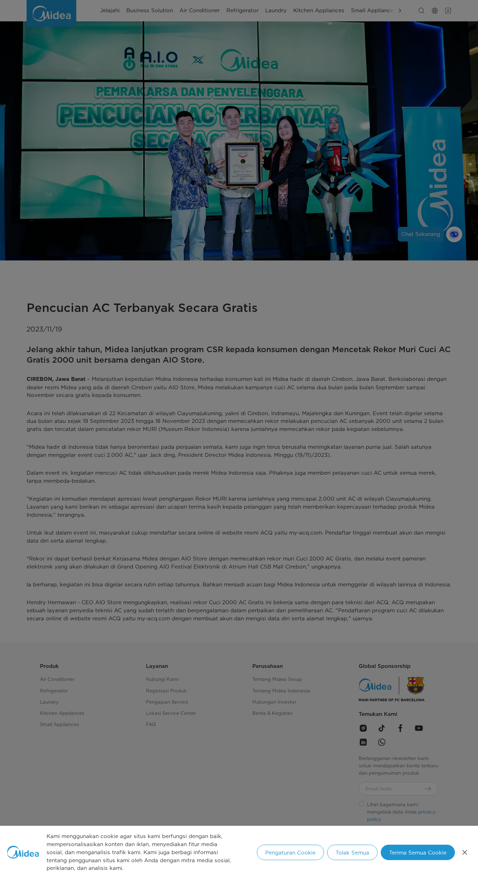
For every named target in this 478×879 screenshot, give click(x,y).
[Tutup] (464, 852)
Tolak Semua (352, 852)
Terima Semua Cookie (418, 852)
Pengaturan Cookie (290, 852)
